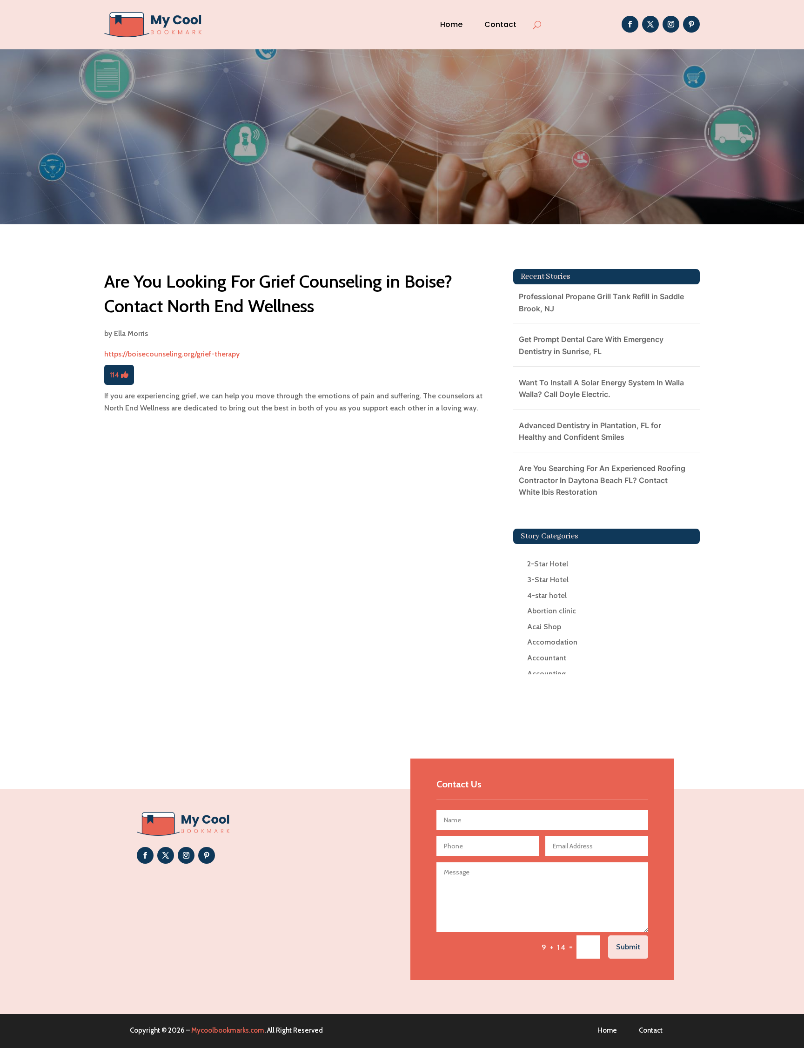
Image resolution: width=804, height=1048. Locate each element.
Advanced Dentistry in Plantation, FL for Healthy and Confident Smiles (590, 431)
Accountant (546, 657)
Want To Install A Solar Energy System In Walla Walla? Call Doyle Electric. (601, 388)
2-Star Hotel (547, 563)
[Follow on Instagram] (671, 24)
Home (451, 24)
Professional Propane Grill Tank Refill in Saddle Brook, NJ (601, 302)
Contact (500, 24)
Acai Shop (544, 626)
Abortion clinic (551, 610)
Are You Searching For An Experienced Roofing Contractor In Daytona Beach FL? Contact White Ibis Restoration (602, 480)
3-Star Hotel (548, 579)
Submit (628, 946)
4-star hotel (547, 595)
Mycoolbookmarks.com (227, 1030)
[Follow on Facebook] (630, 24)
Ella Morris (131, 333)
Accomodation (552, 642)
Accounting (546, 673)
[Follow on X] (650, 24)
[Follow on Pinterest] (691, 24)
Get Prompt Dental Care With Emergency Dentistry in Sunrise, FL (591, 345)
